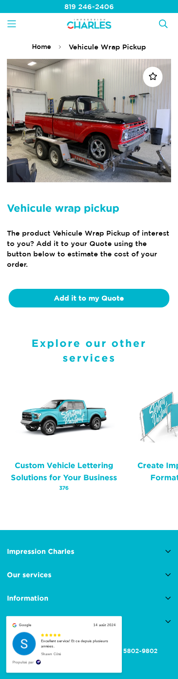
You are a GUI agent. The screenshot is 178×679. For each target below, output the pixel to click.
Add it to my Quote (89, 298)
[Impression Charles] (89, 23)
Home (41, 46)
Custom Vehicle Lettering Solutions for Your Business (64, 476)
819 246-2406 (89, 6)
